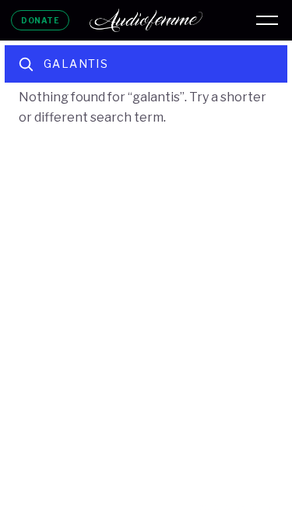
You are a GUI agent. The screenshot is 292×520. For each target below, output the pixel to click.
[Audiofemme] (146, 20)
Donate (40, 20)
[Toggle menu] (267, 20)
